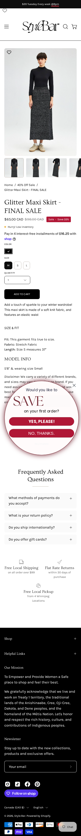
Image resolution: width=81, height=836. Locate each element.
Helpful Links (14, 654)
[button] (65, 27)
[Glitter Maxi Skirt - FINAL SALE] (14, 167)
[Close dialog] (73, 385)
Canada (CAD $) (14, 807)
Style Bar (19, 815)
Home (8, 185)
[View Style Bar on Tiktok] (17, 784)
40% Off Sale (26, 185)
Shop (8, 639)
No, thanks (40, 444)
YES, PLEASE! (40, 421)
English (38, 807)
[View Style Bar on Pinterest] (37, 784)
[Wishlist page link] (5, 10)
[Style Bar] (40, 26)
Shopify (45, 815)
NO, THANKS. (40, 433)
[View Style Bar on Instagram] (7, 784)
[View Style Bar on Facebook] (27, 784)
